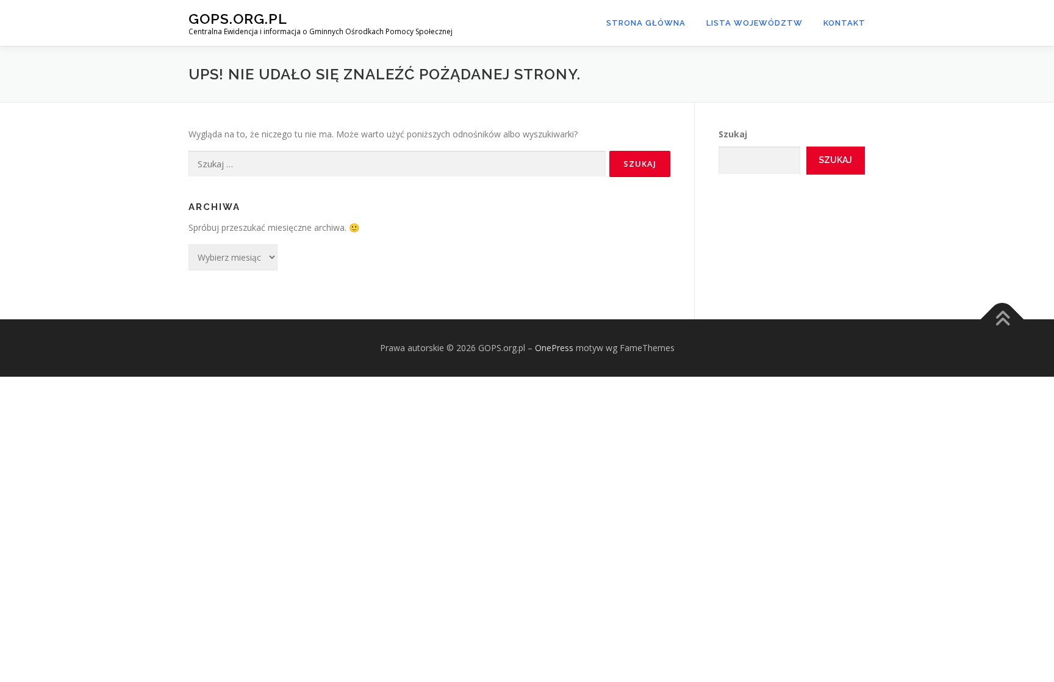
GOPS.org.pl (237, 18)
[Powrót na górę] (1002, 319)
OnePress (554, 348)
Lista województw (754, 22)
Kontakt (844, 22)
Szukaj (733, 134)
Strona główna (646, 22)
